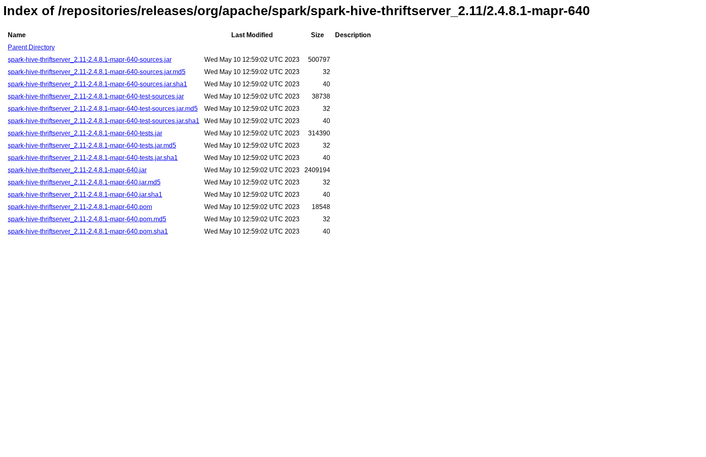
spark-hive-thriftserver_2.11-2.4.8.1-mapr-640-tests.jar (85, 133)
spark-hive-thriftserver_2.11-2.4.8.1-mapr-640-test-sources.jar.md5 (103, 108)
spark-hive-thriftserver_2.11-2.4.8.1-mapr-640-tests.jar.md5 (92, 145)
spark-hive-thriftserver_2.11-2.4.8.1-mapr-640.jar (77, 170)
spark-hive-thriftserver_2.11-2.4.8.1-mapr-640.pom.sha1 (88, 231)
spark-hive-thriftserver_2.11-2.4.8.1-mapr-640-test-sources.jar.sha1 (103, 120)
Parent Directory (31, 47)
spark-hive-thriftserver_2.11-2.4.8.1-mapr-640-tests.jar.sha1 (93, 157)
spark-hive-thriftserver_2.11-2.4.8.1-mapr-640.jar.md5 (84, 182)
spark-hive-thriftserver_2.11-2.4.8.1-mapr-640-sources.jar (90, 59)
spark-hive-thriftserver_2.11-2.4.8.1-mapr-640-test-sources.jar (96, 96)
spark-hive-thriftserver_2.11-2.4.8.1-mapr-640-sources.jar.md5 (96, 71)
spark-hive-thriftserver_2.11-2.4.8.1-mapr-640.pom (80, 206)
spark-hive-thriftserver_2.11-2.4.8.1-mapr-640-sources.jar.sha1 (97, 84)
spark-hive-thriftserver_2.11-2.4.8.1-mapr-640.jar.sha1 (85, 194)
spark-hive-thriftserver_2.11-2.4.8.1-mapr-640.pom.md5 (87, 219)
